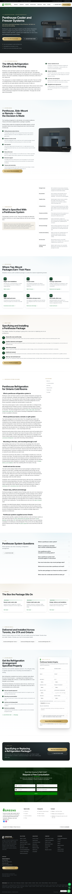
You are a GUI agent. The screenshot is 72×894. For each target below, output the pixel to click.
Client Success (48, 842)
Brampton (22, 882)
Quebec (59, 847)
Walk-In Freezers (23, 840)
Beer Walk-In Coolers (24, 847)
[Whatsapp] (68, 891)
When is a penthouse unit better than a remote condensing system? (47, 546)
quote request (23, 523)
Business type (43, 684)
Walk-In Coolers (23, 838)
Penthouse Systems (24, 853)
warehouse (4, 486)
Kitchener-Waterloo (45, 882)
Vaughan (26, 882)
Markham (4, 520)
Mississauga (18, 882)
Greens (11, 826)
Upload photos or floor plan (52, 701)
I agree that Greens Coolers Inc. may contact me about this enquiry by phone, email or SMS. (55, 716)
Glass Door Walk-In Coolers (25, 844)
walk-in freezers (38, 500)
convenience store (14, 486)
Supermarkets (35, 840)
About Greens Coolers (49, 838)
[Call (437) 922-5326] (69, 887)
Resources (40, 4)
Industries (22, 4)
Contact (48, 4)
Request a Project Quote (10, 867)
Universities (35, 851)
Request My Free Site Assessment (53, 721)
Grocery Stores (35, 838)
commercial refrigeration (8, 437)
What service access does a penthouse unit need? (51, 566)
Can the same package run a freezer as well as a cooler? (52, 570)
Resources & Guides (49, 844)
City (55, 679)
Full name (42, 668)
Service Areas (33, 4)
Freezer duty (49, 389)
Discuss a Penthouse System (11, 362)
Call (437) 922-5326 (31, 38)
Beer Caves (22, 845)
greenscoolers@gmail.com (57, 1)
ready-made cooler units (31, 409)
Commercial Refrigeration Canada (62, 839)
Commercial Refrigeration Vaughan (27, 641)
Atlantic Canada (61, 849)
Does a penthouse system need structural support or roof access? (47, 557)
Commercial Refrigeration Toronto (10, 641)
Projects (27, 4)
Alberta (59, 843)
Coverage (48, 392)
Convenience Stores (36, 842)
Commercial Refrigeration (25, 849)
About (44, 4)
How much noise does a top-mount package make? (51, 562)
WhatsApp (16, 714)
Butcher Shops (35, 845)
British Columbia (61, 845)
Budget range (57, 695)
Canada (8, 882)
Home (3, 8)
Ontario (59, 841)
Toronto (37, 518)
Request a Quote (48, 849)
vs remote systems (50, 383)
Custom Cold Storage (24, 851)
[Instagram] (6, 821)
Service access (49, 387)
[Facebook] (4, 821)
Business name (57, 668)
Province (42, 679)
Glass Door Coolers (23, 842)
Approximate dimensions (59, 690)
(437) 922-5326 (58, 4)
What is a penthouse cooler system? (47, 541)
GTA (14, 520)
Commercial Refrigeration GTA (44, 641)
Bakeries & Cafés (36, 847)
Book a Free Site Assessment (11, 38)
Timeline (42, 695)
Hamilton (33, 882)
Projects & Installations (49, 840)
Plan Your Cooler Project (56, 749)
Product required (58, 684)
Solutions (16, 4)
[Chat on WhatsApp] (69, 884)
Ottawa (37, 882)
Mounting (48, 385)
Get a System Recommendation (11, 171)
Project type (43, 690)
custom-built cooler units (8, 411)
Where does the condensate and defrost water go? (51, 574)
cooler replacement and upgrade (21, 518)
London (40, 882)
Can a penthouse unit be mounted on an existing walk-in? (46, 552)
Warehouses (35, 849)
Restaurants (35, 844)
